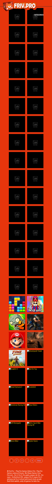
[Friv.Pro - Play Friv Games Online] (20, 11)
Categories (39, 15)
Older (39, 461)
